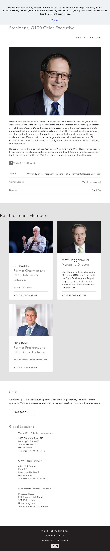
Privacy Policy (55, 536)
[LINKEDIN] (53, 546)
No (57, 20)
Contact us (22, 412)
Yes (53, 20)
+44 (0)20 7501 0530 (39, 506)
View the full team (88, 37)
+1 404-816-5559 (38, 450)
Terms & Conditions (55, 541)
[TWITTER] (57, 546)
